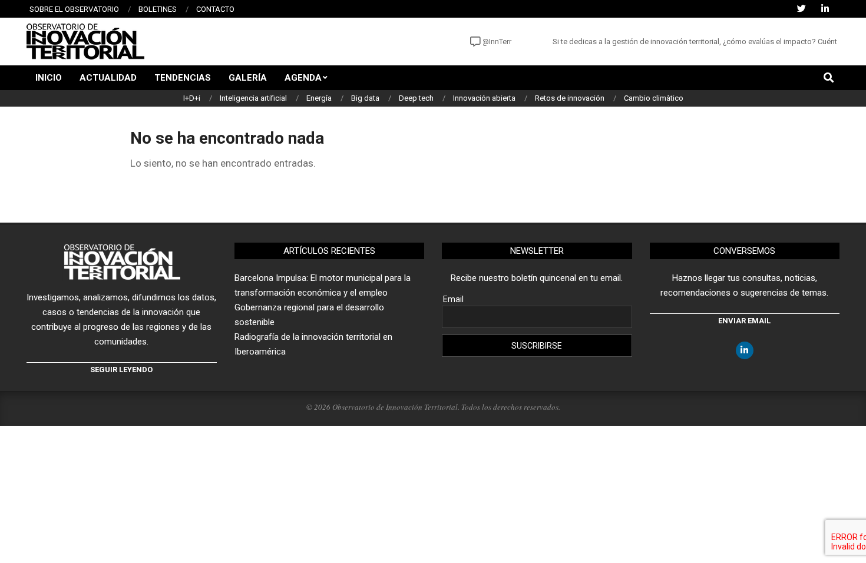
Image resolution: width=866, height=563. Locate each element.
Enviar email (744, 320)
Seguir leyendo (121, 369)
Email (453, 299)
